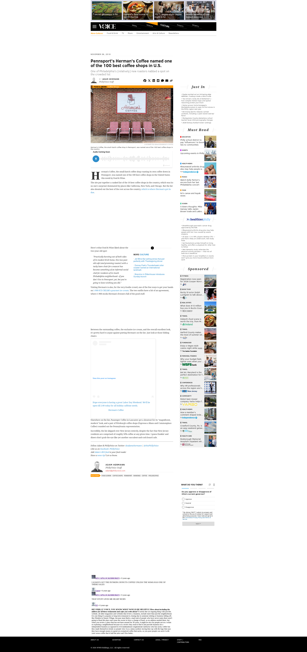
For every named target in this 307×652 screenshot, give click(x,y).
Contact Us (139, 640)
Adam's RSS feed (102, 452)
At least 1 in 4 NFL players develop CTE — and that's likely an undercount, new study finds (198, 238)
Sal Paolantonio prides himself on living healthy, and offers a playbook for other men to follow (198, 245)
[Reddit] (158, 81)
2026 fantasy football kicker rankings (197, 122)
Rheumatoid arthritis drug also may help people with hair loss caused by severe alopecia (197, 232)
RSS (200, 640)
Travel (184, 316)
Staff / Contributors (183, 641)
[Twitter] (149, 81)
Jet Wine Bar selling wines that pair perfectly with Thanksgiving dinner (149, 259)
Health (150, 26)
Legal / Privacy (162, 640)
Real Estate (186, 302)
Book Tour (186, 289)
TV (123, 33)
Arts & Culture (159, 33)
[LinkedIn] (154, 81)
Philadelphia (154, 476)
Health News (187, 163)
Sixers (184, 203)
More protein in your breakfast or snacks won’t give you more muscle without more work (197, 258)
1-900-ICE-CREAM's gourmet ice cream (111, 290)
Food (184, 190)
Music (130, 33)
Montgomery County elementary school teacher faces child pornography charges (197, 119)
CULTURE (144, 254)
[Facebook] (145, 81)
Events (180, 26)
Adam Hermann (110, 79)
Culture (164, 25)
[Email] (167, 81)
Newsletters (174, 33)
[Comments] (162, 81)
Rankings (136, 476)
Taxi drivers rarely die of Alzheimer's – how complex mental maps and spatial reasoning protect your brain (196, 101)
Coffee (144, 476)
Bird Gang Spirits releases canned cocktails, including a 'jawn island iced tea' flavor (197, 114)
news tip (101, 455)
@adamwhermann (133, 446)
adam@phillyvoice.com (115, 470)
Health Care (187, 436)
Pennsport (128, 476)
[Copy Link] (171, 81)
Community (187, 396)
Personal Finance (189, 356)
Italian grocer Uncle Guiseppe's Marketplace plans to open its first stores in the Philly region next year (198, 107)
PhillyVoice (107, 26)
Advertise (116, 640)
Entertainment (143, 33)
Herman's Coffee (116, 410)
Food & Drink (112, 33)
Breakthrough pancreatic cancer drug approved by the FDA (196, 226)
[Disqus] (132, 542)
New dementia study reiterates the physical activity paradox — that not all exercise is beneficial (196, 251)
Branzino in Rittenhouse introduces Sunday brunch (149, 275)
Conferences (187, 382)
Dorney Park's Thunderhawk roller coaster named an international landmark (148, 267)
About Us (95, 640)
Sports (195, 26)
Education (186, 137)
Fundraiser (186, 342)
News (134, 25)
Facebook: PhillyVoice (110, 449)
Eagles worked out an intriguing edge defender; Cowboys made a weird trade (196, 95)
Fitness (185, 276)
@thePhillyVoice (151, 446)
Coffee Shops (113, 86)
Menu (94, 26)
